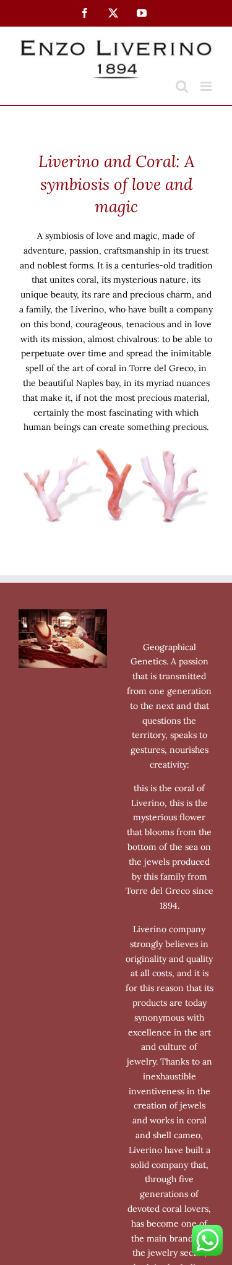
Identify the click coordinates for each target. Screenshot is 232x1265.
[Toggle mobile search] (182, 86)
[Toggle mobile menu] (206, 86)
